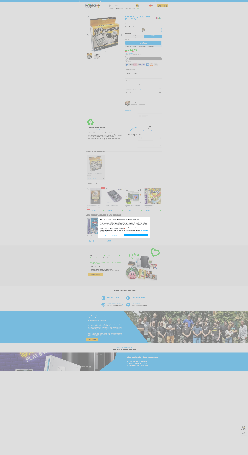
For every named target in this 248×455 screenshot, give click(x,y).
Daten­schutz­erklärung (144, 230)
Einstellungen (114, 235)
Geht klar (136, 235)
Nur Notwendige (103, 235)
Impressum (107, 231)
